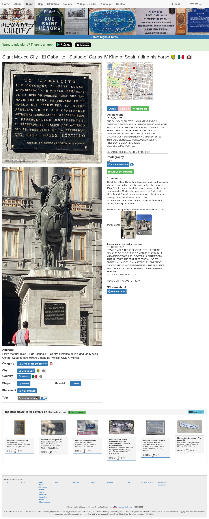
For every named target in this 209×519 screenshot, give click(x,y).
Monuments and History (34, 363)
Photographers (44, 502)
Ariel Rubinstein (119, 164)
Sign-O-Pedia (87, 4)
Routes (42, 499)
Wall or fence (28, 390)
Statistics (53, 4)
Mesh (41, 484)
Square (25, 383)
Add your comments (121, 171)
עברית (194, 4)
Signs (29, 4)
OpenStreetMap (137, 98)
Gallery (67, 4)
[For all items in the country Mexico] (181, 56)
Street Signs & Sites (104, 37)
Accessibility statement (162, 483)
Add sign (106, 4)
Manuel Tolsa (117, 291)
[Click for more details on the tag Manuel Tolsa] (45, 398)
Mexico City (27, 370)
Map (40, 4)
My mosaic (43, 487)
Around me (43, 497)
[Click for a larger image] (52, 113)
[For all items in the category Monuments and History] (189, 56)
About (18, 4)
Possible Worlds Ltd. (125, 507)
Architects (43, 494)
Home (6, 4)
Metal (76, 383)
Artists (41, 492)
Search (177, 3)
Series (41, 489)
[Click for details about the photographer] (132, 164)
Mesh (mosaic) (197, 412)
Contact (121, 4)
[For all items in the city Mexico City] (173, 56)
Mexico (25, 376)
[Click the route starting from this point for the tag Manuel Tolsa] (42, 398)
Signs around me (77, 412)
